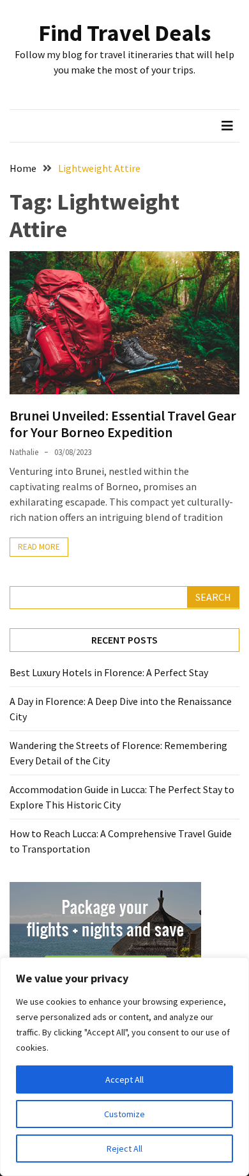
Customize (124, 1114)
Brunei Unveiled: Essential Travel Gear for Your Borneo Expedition (123, 423)
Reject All (124, 1148)
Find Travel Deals (124, 33)
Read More (39, 546)
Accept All (124, 1079)
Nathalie (24, 452)
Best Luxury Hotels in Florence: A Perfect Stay (109, 672)
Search (213, 597)
